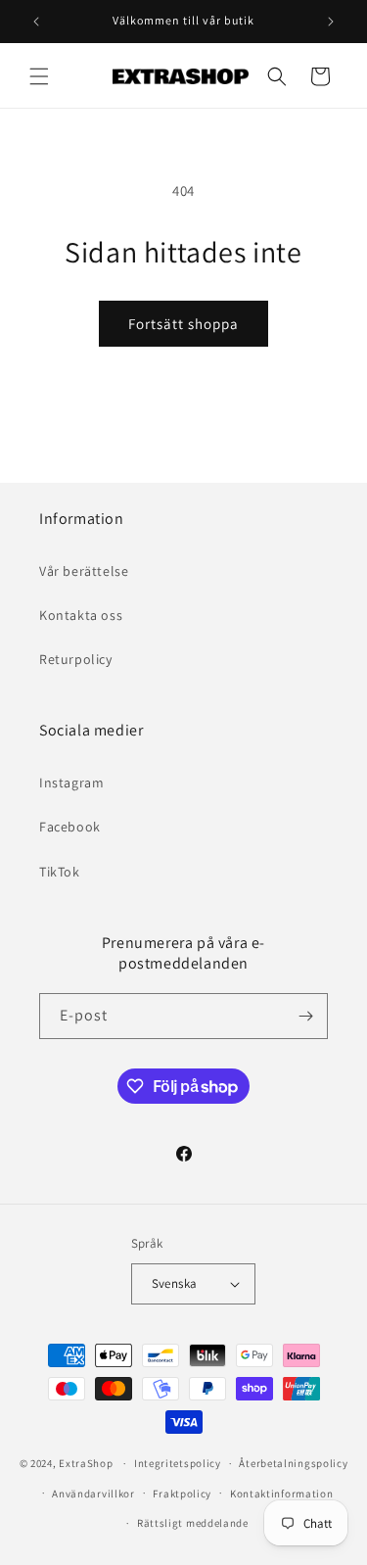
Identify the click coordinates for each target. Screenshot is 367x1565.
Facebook (70, 826)
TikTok (59, 871)
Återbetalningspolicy (293, 1463)
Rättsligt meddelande (193, 1523)
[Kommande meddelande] (330, 21)
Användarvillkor (93, 1493)
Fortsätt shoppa (183, 323)
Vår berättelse (83, 571)
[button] (39, 76)
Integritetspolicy (177, 1463)
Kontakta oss (80, 615)
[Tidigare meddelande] (36, 21)
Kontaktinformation (282, 1493)
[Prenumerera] (305, 1016)
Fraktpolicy (182, 1493)
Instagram (71, 782)
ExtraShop (86, 1463)
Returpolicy (76, 659)
